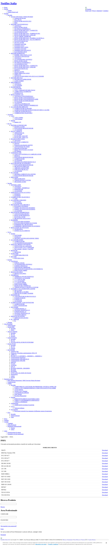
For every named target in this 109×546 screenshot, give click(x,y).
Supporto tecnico (8, 379)
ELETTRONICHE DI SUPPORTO (21, 163)
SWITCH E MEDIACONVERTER (21, 244)
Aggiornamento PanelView (18, 357)
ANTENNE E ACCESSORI (22, 278)
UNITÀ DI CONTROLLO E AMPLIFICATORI (27, 154)
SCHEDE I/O (18, 299)
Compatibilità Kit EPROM (21, 392)
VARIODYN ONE (16, 152)
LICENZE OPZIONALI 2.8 (22, 313)
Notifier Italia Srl (5, 540)
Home (5, 7)
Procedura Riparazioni (20, 396)
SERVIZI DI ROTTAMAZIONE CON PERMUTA (28, 269)
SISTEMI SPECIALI (17, 78)
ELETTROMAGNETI (20, 52)
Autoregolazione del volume (22, 146)
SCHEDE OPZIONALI (21, 266)
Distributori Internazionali (14, 426)
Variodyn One (14, 351)
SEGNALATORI (19, 42)
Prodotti (6, 13)
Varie (12, 417)
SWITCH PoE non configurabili (23, 246)
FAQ (8, 412)
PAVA (12, 330)
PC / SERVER (15, 319)
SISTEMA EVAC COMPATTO (19, 142)
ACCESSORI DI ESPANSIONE (23, 243)
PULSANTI (17, 201)
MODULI (17, 70)
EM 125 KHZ (18, 290)
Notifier (9, 10)
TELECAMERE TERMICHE (22, 36)
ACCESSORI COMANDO (18, 200)
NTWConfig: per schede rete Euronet (21, 373)
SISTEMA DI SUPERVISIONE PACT (25, 162)
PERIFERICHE (18, 189)
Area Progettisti (8, 324)
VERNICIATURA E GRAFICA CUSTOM (26, 287)
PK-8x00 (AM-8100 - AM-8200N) (20, 368)
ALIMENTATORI (19, 159)
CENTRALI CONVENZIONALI (23, 96)
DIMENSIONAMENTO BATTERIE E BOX (26, 399)
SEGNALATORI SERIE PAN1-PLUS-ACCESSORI (29, 76)
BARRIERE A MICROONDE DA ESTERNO (27, 226)
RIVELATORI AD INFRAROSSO (24, 100)
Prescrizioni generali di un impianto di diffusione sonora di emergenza (33, 411)
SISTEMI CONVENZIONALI (19, 24)
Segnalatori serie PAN (20, 49)
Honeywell (88, 10)
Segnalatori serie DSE (20, 44)
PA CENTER (14, 172)
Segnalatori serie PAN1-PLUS (22, 50)
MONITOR (14, 250)
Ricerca (3, 507)
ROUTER (14, 256)
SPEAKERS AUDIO (20, 182)
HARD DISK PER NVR (21, 255)
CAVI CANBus (18, 117)
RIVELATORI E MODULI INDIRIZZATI (26, 105)
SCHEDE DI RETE (19, 298)
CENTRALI (17, 26)
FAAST (13, 363)
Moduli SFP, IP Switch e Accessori (23, 149)
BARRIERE (14, 220)
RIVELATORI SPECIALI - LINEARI (25, 35)
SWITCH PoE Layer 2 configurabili (24, 247)
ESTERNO (17, 195)
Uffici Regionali (11, 425)
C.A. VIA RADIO (19, 281)
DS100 (13, 377)
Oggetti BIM (10, 327)
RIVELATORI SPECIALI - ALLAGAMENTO (27, 39)
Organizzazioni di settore (14, 432)
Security (9, 183)
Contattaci (105, 10)
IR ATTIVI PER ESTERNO (22, 221)
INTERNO (17, 194)
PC (15, 321)
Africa (12, 429)
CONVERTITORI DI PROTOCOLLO (25, 296)
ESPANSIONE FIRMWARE (22, 267)
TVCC (9, 232)
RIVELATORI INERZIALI (22, 215)
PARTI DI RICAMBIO (20, 270)
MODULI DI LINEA (17, 272)
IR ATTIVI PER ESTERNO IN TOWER (25, 223)
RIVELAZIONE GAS (17, 94)
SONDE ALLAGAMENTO (22, 230)
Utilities (9, 383)
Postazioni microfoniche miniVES (23, 145)
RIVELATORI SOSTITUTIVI (22, 21)
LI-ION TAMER (19, 81)
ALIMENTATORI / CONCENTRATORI (22, 302)
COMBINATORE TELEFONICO (20, 197)
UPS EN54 (17, 140)
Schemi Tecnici (11, 344)
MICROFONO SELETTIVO (22, 218)
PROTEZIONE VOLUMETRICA (20, 204)
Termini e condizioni (53, 544)
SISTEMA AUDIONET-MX (19, 125)
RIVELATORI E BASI (20, 27)
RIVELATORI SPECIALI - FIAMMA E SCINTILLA (29, 38)
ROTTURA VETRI (19, 217)
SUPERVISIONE (16, 87)
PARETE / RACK (19, 263)
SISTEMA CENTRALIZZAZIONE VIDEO (26, 238)
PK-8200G (14, 371)
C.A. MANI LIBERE (20, 282)
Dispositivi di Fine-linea (20, 148)
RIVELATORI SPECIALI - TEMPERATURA (27, 33)
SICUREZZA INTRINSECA (22, 29)
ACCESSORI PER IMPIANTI (19, 107)
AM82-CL (14, 354)
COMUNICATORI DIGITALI (22, 111)
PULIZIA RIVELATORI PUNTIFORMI (22, 342)
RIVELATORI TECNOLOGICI (20, 227)
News (5, 418)
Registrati (3, 534)
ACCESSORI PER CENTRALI (23, 59)
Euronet (9, 259)
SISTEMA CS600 (16, 185)
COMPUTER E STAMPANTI (22, 91)
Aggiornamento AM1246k (18, 360)
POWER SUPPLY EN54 (18, 139)
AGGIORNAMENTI (20, 315)
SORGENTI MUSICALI (21, 169)
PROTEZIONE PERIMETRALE (20, 212)
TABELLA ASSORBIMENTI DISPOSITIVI (26, 400)
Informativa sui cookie (40, 544)
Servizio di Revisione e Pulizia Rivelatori (22, 16)
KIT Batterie (17, 151)
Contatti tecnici (11, 382)
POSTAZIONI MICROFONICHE (23, 128)
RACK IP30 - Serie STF (21, 136)
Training (6, 420)
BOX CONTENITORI (20, 305)
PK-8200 (13, 370)
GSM (15, 198)
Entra (2, 529)
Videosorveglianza (19, 408)
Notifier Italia (9, 3)
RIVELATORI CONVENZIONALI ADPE (26, 99)
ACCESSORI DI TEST (20, 32)
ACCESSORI (18, 85)
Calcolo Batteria (18, 389)
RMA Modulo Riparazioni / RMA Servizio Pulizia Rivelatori (23, 380)
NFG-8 (13, 366)
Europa (13, 428)
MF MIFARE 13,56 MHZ (21, 292)
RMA (15, 23)
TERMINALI (14, 275)
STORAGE (17, 237)
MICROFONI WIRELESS (21, 166)
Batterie (13, 120)
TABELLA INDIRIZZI (20, 402)
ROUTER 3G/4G (19, 258)
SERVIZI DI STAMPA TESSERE (23, 293)
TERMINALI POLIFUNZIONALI (24, 276)
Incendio (9, 15)
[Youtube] (88, 9)
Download (105, 450)
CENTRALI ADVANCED (21, 56)
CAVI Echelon (18, 119)
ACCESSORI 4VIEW (17, 240)
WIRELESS (17, 75)
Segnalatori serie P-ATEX (21, 47)
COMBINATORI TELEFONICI (23, 113)
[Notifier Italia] (86, 7)
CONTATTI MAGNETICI (21, 214)
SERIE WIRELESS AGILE (22, 73)
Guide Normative (12, 337)
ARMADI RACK (19, 133)
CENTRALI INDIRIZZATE (22, 104)
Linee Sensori (18, 394)
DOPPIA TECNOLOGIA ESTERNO (24, 209)
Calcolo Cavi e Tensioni (20, 391)
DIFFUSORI (14, 177)
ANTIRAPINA (18, 229)
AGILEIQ (14, 365)
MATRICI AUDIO (19, 126)
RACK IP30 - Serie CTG (21, 137)
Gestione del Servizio (20, 18)
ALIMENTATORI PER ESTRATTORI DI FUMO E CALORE (31, 110)
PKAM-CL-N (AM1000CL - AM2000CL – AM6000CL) (26, 356)
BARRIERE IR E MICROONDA (23, 224)
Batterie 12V (17, 122)
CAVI (12, 116)
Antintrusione (14, 403)
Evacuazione (14, 409)
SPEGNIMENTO (16, 82)
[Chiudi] (106, 543)
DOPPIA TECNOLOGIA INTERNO (24, 207)
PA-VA (9, 123)
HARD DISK (14, 253)
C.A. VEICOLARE (19, 279)
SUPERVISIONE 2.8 (20, 311)
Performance (14, 374)
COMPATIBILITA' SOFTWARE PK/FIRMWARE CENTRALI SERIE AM (35, 386)
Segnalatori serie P (19, 45)
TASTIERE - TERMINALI (21, 188)
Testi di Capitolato (12, 331)
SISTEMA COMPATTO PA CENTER (25, 174)
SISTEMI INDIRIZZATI (18, 53)
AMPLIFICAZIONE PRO (21, 168)
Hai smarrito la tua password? (9, 526)
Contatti (6, 422)
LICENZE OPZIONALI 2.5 (22, 310)
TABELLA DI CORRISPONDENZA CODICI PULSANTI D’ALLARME (35, 388)
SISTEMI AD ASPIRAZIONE (22, 79)
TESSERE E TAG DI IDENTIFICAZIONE (23, 289)
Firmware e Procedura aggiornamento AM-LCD (24, 353)
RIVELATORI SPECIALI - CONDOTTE (26, 30)
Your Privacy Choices (79, 540)
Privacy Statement (97, 10)
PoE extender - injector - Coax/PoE (23, 249)
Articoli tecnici (11, 325)
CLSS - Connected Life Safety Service (24, 90)
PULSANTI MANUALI (21, 41)
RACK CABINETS (16, 131)
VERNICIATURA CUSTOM (22, 180)
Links (5, 431)
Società (6, 9)
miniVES (16, 143)
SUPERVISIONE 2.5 (20, 308)
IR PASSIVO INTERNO (21, 206)
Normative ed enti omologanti (15, 434)
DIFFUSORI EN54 (19, 178)
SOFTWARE (18, 88)
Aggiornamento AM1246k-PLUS (20, 359)
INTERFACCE (18, 93)
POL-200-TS (17, 19)
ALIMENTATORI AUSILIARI (23, 108)
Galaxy (13, 376)
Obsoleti (9, 322)
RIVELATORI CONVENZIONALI (24, 97)
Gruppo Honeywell (12, 12)
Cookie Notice (92, 540)
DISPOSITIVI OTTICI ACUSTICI (20, 192)
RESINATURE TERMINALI (22, 285)
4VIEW (13, 233)
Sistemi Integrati (15, 415)
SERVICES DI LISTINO (18, 316)
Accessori (10, 114)
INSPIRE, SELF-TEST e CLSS (23, 55)
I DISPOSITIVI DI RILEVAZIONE (24, 405)
